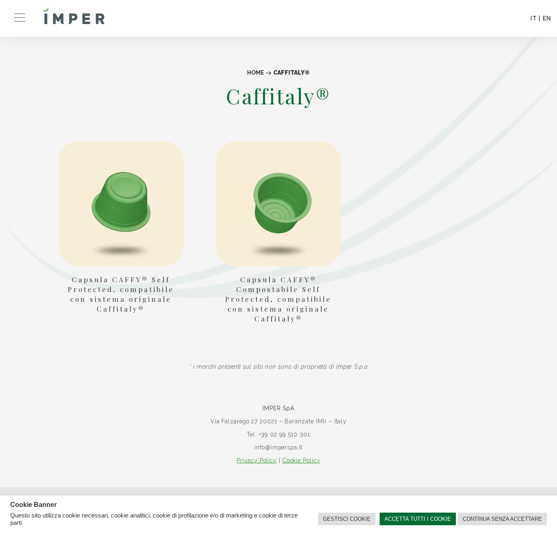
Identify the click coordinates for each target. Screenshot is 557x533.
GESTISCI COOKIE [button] (347, 519)
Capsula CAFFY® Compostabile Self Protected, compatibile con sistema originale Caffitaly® (278, 299)
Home (255, 72)
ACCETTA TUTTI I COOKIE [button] (418, 519)
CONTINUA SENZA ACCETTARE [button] (502, 519)
